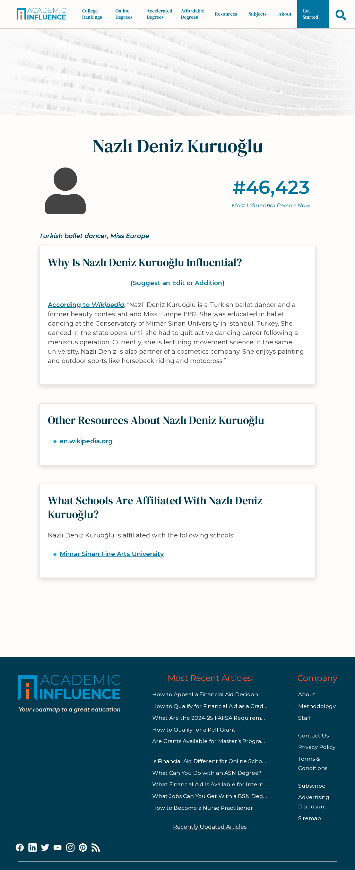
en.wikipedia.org (86, 441)
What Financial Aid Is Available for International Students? (232, 784)
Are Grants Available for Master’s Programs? (212, 741)
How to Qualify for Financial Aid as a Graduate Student (226, 706)
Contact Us (313, 735)
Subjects (258, 13)
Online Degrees (123, 13)
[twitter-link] (45, 848)
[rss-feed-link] (96, 848)
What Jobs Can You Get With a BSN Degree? (213, 796)
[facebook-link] (20, 848)
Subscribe (312, 785)
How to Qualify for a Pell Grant (193, 729)
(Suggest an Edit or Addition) (177, 283)
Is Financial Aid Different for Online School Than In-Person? (233, 761)
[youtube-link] (57, 848)
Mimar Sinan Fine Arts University (112, 554)
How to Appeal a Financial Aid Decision (205, 694)
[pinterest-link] (83, 848)
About (285, 13)
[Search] (341, 15)
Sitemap (309, 818)
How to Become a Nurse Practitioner (202, 808)
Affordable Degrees (192, 13)
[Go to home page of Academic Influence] (43, 14)
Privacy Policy (317, 747)
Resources (226, 13)
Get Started (310, 13)
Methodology (317, 706)
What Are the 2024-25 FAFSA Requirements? (214, 718)
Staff (304, 718)
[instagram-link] (70, 848)
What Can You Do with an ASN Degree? (206, 773)
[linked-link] (33, 848)
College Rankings (92, 13)
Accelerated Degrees (159, 13)
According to (86, 305)
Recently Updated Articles (209, 827)
